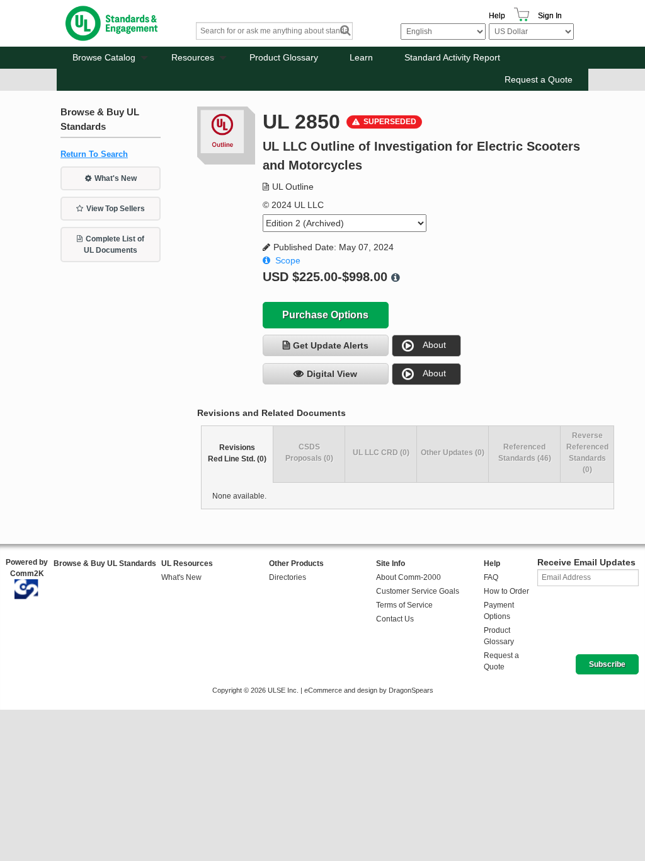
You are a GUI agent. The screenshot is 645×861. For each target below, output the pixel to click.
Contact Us (395, 619)
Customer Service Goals (417, 591)
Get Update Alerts (330, 345)
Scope (287, 260)
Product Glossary (283, 57)
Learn (361, 57)
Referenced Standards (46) (524, 452)
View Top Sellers (115, 208)
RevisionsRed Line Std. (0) (237, 453)
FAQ (491, 577)
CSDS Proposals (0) (309, 452)
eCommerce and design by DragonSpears (368, 690)
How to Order (506, 591)
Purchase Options (325, 314)
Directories (287, 577)
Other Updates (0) (452, 452)
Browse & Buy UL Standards (105, 563)
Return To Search (94, 154)
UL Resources (187, 563)
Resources (192, 57)
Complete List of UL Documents (114, 244)
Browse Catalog (103, 57)
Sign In (550, 15)
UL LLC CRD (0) (381, 452)
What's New (115, 178)
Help (497, 15)
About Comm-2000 (408, 577)
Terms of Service (404, 605)
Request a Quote (539, 79)
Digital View (332, 374)
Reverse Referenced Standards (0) (587, 452)
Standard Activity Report (452, 57)
